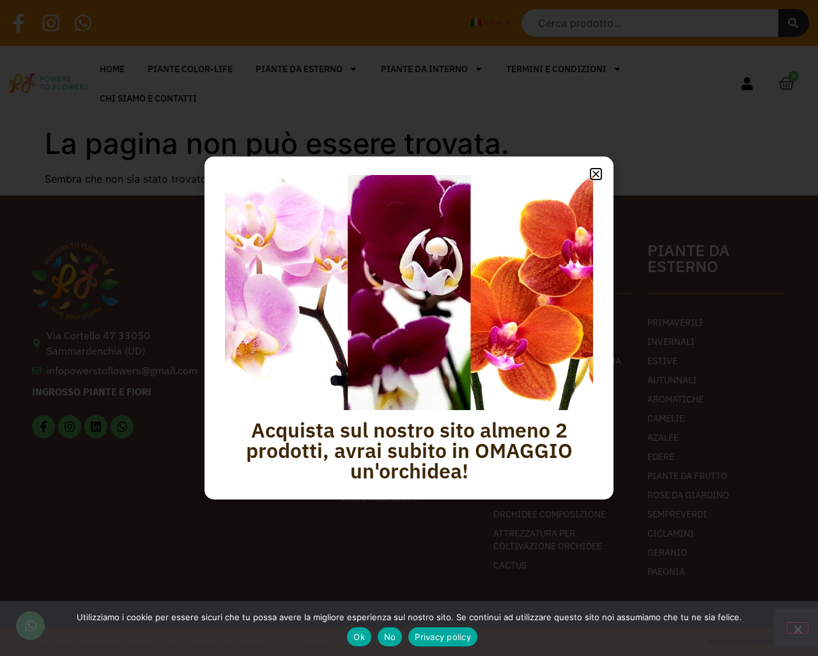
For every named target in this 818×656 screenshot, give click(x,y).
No (390, 637)
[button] (596, 174)
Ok (359, 637)
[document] (409, 328)
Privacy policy (443, 637)
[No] (797, 628)
